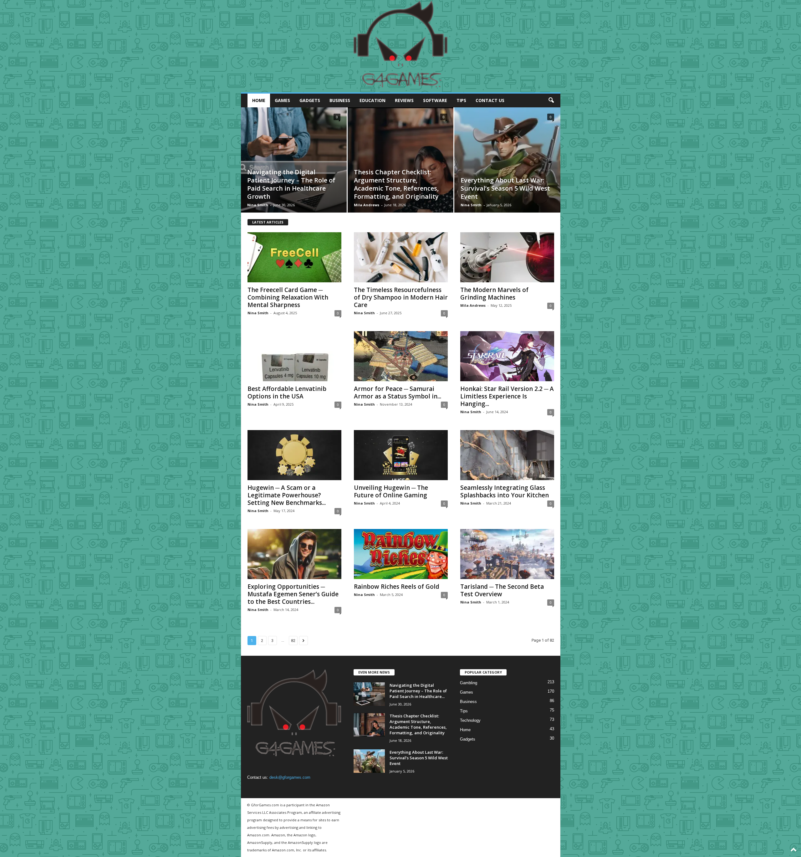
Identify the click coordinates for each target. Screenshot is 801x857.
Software (435, 100)
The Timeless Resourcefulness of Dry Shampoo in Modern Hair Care (401, 297)
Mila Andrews (366, 205)
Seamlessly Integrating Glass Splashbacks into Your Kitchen (504, 491)
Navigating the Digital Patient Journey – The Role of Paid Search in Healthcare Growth (291, 184)
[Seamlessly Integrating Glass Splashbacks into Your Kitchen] (507, 455)
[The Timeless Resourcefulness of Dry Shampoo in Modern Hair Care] (401, 257)
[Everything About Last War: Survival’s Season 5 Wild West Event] (507, 169)
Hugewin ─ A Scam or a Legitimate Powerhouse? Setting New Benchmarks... (286, 495)
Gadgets (309, 100)
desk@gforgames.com (289, 777)
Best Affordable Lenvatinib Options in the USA (286, 392)
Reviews (404, 100)
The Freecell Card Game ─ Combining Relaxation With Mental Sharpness (287, 297)
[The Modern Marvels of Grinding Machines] (507, 257)
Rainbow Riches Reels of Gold (396, 586)
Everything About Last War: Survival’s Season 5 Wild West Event (505, 188)
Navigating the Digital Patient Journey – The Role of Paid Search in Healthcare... (418, 690)
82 (293, 640)
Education (372, 100)
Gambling (468, 682)
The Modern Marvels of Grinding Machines (494, 293)
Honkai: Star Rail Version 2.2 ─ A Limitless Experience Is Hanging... (507, 396)
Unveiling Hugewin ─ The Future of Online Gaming (391, 491)
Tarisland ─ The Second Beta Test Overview (502, 590)
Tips (461, 100)
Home (258, 100)
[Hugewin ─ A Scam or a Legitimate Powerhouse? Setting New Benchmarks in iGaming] (294, 455)
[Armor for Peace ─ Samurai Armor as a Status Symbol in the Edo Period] (401, 356)
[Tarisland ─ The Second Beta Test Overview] (507, 554)
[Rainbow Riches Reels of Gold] (401, 554)
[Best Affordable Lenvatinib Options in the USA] (294, 356)
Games (282, 100)
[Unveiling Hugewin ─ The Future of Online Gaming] (401, 455)
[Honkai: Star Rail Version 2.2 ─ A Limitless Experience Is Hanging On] (507, 356)
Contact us (490, 100)
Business (339, 100)
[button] (551, 100)
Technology (470, 720)
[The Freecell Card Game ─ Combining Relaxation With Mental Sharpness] (294, 257)
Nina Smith (257, 205)
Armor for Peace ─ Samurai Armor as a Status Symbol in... (397, 392)
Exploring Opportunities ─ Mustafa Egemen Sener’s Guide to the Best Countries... (293, 594)
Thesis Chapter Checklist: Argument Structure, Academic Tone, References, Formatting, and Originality (396, 184)
